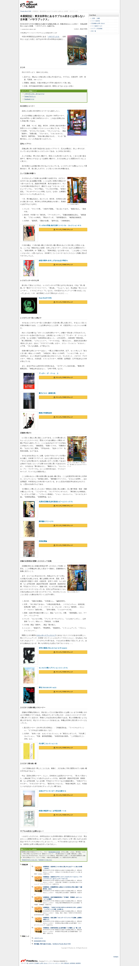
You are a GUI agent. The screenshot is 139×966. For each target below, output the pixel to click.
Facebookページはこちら (45, 860)
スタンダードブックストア (46, 635)
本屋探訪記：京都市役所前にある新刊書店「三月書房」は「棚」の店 (62, 928)
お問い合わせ (43, 963)
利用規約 (115, 957)
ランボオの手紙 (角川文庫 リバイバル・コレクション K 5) (60, 225)
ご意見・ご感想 (95, 18)
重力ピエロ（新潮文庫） (48, 393)
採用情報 (72, 963)
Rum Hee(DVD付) (45, 298)
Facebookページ (29, 99)
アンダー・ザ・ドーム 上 (48, 373)
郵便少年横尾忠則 (45, 413)
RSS (62, 963)
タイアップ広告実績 (96, 28)
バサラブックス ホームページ (34, 94)
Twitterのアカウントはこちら (29, 860)
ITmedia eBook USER (28, 4)
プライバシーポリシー (54, 963)
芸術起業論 (43, 541)
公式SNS (31, 963)
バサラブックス (53, 36)
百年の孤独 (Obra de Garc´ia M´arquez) (53, 648)
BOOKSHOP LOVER (54, 852)
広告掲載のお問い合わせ (98, 23)
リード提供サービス (96, 26)
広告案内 (36, 963)
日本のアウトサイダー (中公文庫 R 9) (52, 791)
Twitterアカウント (30, 96)
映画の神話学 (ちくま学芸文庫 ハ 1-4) (52, 811)
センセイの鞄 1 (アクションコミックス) (53, 668)
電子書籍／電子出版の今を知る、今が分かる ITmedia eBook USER (52, 944)
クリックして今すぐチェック (64, 229)
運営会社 (66, 963)
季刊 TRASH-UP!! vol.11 (47, 687)
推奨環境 (78, 963)
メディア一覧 (24, 963)
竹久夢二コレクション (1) (48, 743)
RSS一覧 (93, 31)
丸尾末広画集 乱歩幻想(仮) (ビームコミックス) (56, 501)
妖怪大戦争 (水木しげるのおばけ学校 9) (53, 260)
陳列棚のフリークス (46, 521)
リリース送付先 (95, 21)
